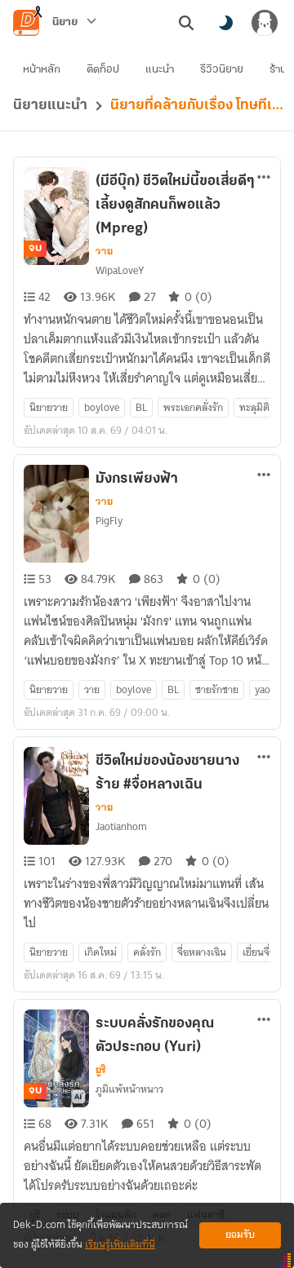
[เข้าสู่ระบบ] (264, 23)
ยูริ (101, 1069)
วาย (104, 251)
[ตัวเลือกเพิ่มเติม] (264, 177)
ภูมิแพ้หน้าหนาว (129, 1089)
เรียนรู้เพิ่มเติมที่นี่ (120, 1244)
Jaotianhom (121, 826)
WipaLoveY (120, 270)
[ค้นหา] (186, 23)
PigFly (109, 520)
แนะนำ (159, 70)
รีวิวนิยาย (221, 70)
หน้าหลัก (41, 70)
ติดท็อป (103, 70)
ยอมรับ (240, 1235)
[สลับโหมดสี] (225, 23)
